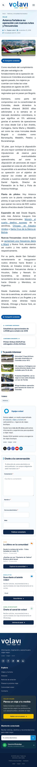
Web (5, 520)
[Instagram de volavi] (3, 661)
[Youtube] (17, 448)
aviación (8, 420)
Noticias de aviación (8, 680)
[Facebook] (9, 448)
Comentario (8, 474)
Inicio (4, 13)
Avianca (5, 400)
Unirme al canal (17, 622)
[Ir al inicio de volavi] (11, 642)
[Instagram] (13, 448)
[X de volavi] (13, 661)
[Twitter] (5, 448)
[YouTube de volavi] (18, 661)
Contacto (4, 691)
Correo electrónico (11, 510)
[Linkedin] (21, 448)
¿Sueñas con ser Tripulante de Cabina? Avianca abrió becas (17, 558)
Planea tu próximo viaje (9, 683)
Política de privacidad (15, 761)
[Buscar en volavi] (3, 5)
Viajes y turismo (7, 672)
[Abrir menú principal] (33, 5)
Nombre (7, 499)
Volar (4, 17)
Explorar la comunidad (18, 566)
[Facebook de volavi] (8, 661)
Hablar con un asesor (17, 716)
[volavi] (18, 5)
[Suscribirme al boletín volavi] (33, 737)
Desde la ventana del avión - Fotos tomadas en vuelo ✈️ (16, 550)
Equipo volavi (11, 30)
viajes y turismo (18, 420)
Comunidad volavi (7, 687)
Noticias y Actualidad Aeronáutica (17, 13)
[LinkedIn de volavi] (23, 661)
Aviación (4, 676)
